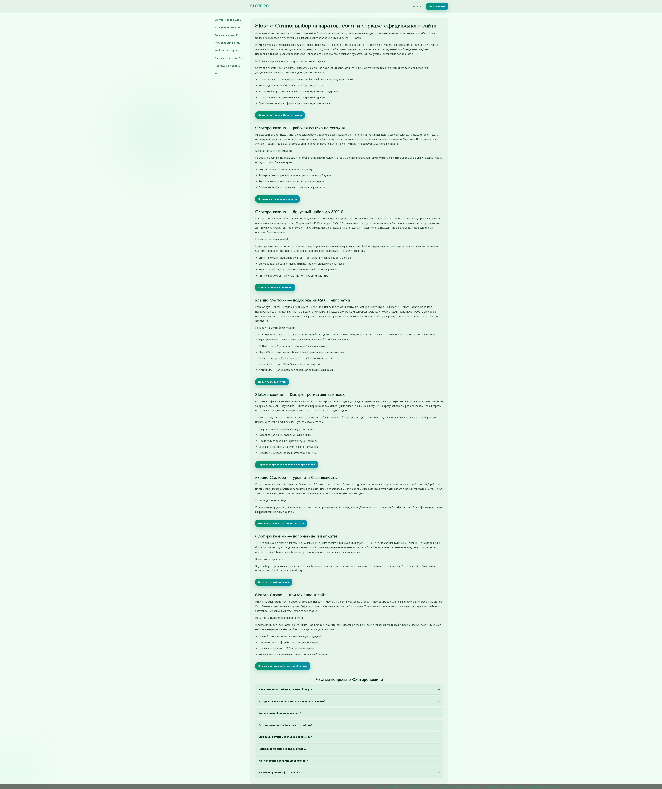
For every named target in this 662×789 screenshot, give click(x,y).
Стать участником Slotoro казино (280, 115)
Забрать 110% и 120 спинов (275, 287)
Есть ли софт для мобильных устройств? (285, 725)
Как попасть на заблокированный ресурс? (286, 689)
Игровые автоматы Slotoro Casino (230, 27)
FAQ (217, 73)
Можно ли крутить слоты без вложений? (285, 736)
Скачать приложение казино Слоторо (283, 665)
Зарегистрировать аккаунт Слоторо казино (286, 464)
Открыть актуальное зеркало (277, 198)
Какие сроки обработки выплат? (280, 713)
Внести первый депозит (273, 582)
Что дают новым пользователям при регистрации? (292, 701)
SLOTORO (259, 6)
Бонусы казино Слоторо (230, 19)
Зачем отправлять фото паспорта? (282, 772)
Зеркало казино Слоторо (230, 35)
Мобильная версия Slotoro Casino (230, 50)
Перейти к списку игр (272, 381)
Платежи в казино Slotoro (230, 58)
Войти (417, 6)
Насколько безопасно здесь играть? (282, 748)
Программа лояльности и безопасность (230, 65)
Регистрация (437, 6)
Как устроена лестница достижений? (283, 760)
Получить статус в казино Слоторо (281, 523)
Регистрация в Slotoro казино (230, 42)
